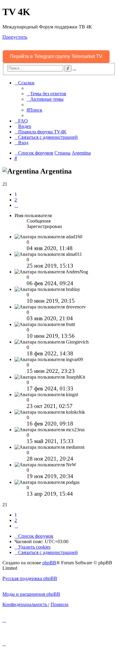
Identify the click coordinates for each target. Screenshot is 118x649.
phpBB (49, 562)
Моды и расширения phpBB (31, 594)
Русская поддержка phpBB (29, 578)
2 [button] (16, 199)
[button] (16, 205)
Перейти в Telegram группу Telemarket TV (56, 56)
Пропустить (14, 37)
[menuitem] (46, 93)
